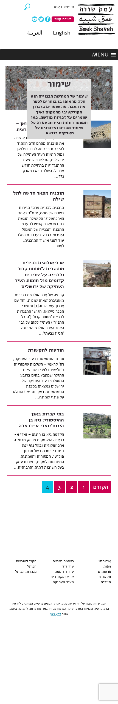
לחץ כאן (55, 614)
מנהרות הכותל (25, 571)
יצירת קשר (62, 19)
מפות (107, 566)
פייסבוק (47, 19)
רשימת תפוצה (63, 561)
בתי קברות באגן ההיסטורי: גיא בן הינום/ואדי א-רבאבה (41, 420)
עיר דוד (68, 566)
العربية (35, 32)
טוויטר (41, 19)
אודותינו (105, 561)
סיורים (106, 582)
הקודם (100, 487)
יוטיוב (34, 19)
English (61, 32)
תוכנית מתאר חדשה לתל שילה (38, 196)
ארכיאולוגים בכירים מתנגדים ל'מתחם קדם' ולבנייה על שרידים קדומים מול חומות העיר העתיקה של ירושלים (39, 274)
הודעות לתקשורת (46, 350)
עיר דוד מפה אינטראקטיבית (62, 574)
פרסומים (104, 571)
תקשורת (105, 576)
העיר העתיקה (63, 582)
